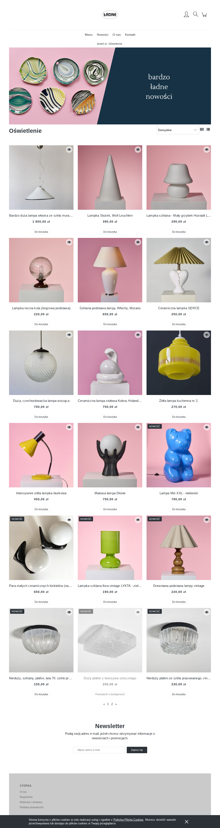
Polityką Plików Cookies (128, 819)
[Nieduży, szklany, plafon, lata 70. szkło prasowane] (41, 640)
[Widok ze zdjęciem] (201, 129)
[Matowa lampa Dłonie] (110, 455)
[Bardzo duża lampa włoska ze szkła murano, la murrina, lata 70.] (41, 177)
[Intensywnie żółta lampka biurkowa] (41, 455)
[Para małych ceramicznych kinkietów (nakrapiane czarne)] (41, 548)
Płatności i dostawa (31, 802)
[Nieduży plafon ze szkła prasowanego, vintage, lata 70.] (179, 640)
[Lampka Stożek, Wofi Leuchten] (110, 177)
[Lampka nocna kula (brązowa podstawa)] (41, 270)
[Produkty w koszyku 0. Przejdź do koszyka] (204, 17)
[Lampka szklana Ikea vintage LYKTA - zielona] (110, 548)
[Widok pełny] (208, 129)
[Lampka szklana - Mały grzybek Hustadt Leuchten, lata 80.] (179, 177)
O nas (23, 791)
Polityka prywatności (32, 807)
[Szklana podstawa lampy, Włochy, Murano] (110, 270)
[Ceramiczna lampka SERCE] (179, 270)
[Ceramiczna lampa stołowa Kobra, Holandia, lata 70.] (110, 363)
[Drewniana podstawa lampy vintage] (179, 548)
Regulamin (26, 797)
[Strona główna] (110, 14)
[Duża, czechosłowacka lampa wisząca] (41, 363)
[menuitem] (88, 35)
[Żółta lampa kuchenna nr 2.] (179, 363)
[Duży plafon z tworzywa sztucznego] (110, 640)
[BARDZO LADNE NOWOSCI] (110, 85)
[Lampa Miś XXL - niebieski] (179, 455)
